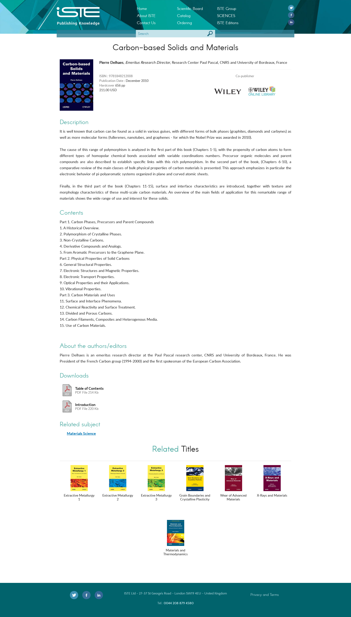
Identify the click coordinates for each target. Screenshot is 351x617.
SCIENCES (226, 15)
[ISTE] (94, 12)
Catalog (184, 15)
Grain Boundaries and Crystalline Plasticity (194, 497)
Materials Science (81, 433)
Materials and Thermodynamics (175, 552)
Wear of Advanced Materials (233, 497)
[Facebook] (291, 15)
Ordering (184, 22)
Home (142, 8)
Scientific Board (190, 8)
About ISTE (146, 15)
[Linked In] (291, 22)
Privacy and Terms (264, 594)
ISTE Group (226, 8)
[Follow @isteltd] (291, 8)
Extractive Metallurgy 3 (156, 497)
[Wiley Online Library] (262, 89)
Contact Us (146, 22)
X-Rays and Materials (272, 495)
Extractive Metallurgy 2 (117, 497)
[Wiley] (228, 89)
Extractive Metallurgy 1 (79, 497)
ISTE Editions (227, 22)
